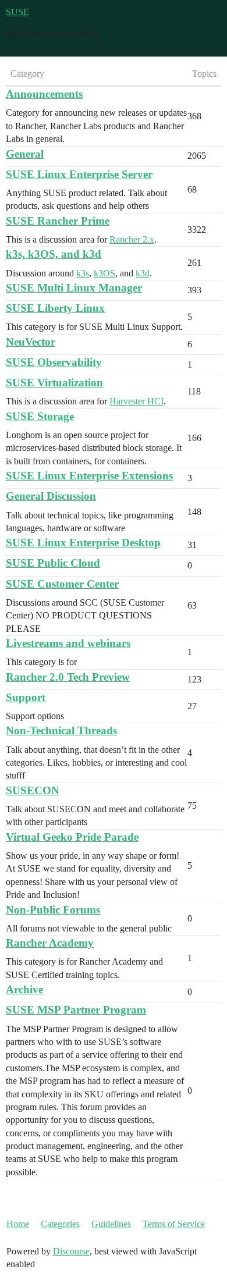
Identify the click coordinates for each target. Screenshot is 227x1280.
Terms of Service (174, 1224)
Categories (60, 1224)
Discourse (71, 1251)
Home (17, 1224)
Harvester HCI (136, 401)
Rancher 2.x (131, 239)
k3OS (104, 273)
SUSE (17, 12)
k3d (143, 273)
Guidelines (111, 1224)
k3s (82, 273)
